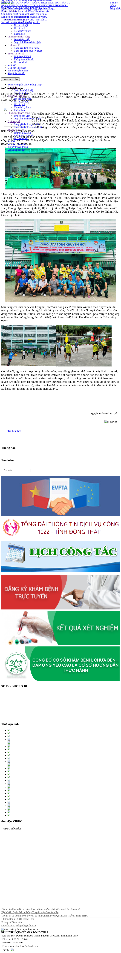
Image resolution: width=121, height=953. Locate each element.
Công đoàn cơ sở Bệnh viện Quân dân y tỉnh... (24, 5)
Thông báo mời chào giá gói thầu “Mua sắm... (24, 10)
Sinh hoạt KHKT (22, 56)
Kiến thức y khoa (22, 31)
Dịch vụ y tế (14, 45)
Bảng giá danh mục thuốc (26, 48)
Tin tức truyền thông (18, 70)
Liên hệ (114, 2)
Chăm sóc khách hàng (19, 36)
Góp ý (113, 5)
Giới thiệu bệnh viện (24, 90)
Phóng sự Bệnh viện (11, 922)
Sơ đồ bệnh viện (22, 39)
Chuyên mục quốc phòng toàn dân (18, 925)
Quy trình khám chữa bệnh (27, 42)
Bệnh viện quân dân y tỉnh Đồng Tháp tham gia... (26, 2)
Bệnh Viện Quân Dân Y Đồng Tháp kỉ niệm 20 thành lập (29, 912)
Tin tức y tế (19, 28)
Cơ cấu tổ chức (21, 16)
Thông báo (19, 33)
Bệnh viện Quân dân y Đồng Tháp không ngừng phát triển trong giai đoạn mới (40, 909)
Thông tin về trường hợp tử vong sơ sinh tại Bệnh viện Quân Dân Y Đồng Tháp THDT (45, 915)
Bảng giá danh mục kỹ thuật (28, 50)
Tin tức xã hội (21, 25)
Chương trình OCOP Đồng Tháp (17, 919)
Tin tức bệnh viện (22, 22)
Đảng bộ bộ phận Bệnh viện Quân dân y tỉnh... (24, 8)
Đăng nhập (115, 8)
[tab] (64, 431)
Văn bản (12, 65)
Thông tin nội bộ (16, 53)
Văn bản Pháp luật (17, 67)
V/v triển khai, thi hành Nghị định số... (20, 13)
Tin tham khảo (21, 62)
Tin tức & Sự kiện (17, 19)
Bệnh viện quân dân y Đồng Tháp (25, 84)
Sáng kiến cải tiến (16, 73)
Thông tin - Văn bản (24, 59)
